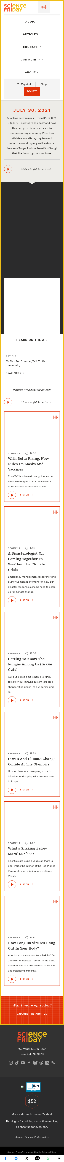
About (30, 72)
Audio (30, 21)
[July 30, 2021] (8, 169)
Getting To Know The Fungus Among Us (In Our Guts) (30, 664)
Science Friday (15, 8)
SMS (37, 1158)
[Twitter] (26, 1158)
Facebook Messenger (16, 1158)
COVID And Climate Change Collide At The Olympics (31, 761)
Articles (30, 34)
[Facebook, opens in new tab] (29, 1062)
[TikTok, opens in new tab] (17, 1062)
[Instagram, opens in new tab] (11, 1062)
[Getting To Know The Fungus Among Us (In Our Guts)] (12, 700)
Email (58, 1158)
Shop (44, 84)
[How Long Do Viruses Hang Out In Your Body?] (32, 272)
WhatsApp (48, 1158)
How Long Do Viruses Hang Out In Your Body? (31, 945)
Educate (30, 47)
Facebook (5, 1158)
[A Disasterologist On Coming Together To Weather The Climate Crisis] (12, 600)
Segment (14, 453)
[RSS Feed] (53, 1062)
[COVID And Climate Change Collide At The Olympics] (12, 790)
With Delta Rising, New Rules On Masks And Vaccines (28, 463)
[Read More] (32, 365)
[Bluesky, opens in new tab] (35, 1062)
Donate (32, 91)
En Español (24, 84)
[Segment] (32, 190)
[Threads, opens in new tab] (41, 1062)
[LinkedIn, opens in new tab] (47, 1062)
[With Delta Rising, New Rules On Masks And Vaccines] (12, 495)
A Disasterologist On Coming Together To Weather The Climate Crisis (26, 561)
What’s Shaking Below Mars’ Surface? (27, 851)
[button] (44, 7)
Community (30, 59)
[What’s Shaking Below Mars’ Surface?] (12, 884)
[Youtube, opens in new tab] (23, 1062)
